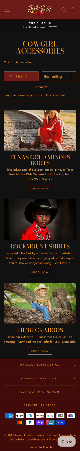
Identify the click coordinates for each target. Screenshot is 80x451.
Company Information (40, 365)
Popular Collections (40, 378)
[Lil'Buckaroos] (40, 303)
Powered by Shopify (40, 447)
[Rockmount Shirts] (40, 219)
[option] (40, 25)
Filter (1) (21, 76)
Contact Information (39, 391)
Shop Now (40, 188)
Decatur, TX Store (40, 405)
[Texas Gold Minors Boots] (40, 130)
